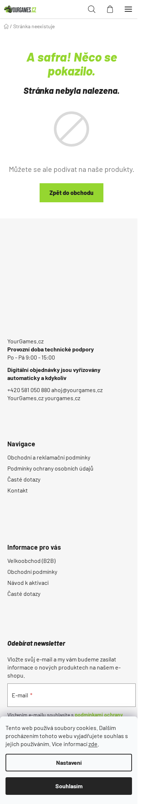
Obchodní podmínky (32, 571)
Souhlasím (68, 785)
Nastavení (69, 762)
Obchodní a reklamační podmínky (48, 457)
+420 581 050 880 (28, 389)
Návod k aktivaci (28, 582)
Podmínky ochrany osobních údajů (50, 468)
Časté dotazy (23, 479)
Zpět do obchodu (72, 192)
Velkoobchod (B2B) (31, 560)
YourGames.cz (25, 341)
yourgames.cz (62, 397)
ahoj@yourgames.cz (77, 389)
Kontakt (17, 490)
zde (93, 743)
